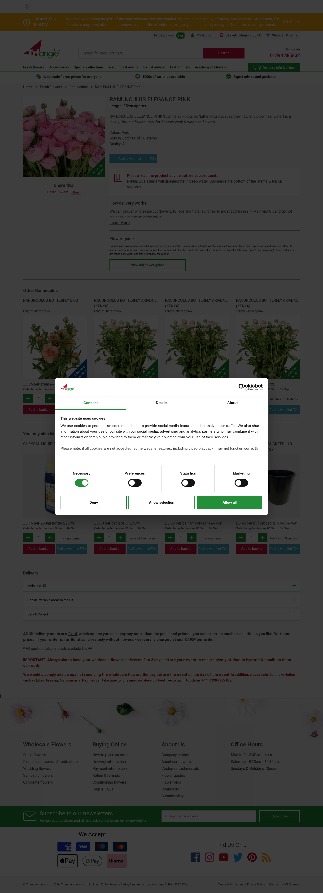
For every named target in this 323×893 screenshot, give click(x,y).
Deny (93, 502)
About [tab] (232, 403)
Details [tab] (161, 403)
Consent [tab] (90, 403)
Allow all (230, 502)
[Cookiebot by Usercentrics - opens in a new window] (242, 387)
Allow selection (161, 502)
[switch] (135, 483)
